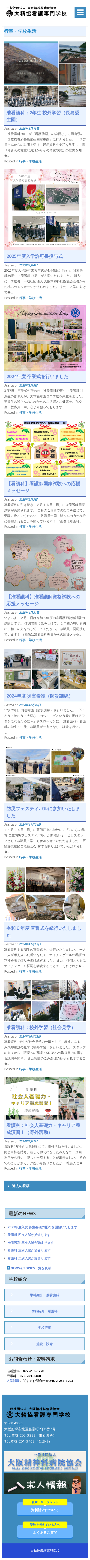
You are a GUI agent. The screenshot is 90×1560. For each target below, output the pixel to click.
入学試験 (13, 1380)
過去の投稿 (21, 1185)
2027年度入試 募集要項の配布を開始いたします (42, 1227)
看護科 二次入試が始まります (29, 1258)
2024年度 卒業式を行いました (37, 376)
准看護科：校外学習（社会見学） (41, 1027)
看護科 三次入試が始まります (29, 1250)
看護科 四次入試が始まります (29, 1234)
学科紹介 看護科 (44, 1311)
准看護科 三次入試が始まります (31, 1242)
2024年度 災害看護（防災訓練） (39, 696)
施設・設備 (44, 1344)
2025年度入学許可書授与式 (34, 256)
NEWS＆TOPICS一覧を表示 (30, 1268)
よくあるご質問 (45, 1530)
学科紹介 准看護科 (44, 1295)
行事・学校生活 (30, 161)
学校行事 (44, 1327)
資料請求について (45, 1507)
